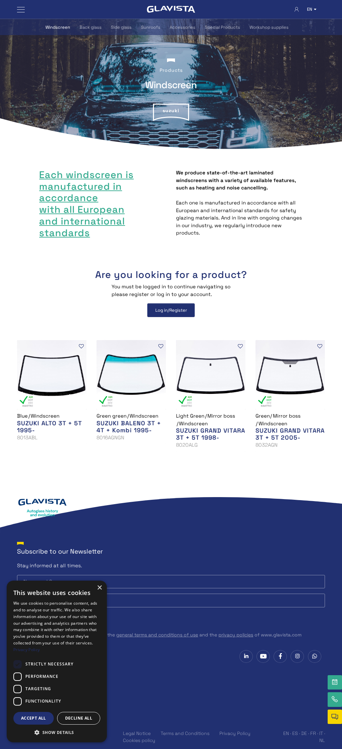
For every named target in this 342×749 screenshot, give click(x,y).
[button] (56, 732)
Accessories (182, 27)
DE (304, 733)
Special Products (222, 27)
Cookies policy (139, 740)
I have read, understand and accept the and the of (163, 635)
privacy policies (235, 635)
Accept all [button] (33, 718)
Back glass (90, 27)
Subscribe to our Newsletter (60, 551)
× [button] (99, 587)
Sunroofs (150, 27)
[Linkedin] (246, 656)
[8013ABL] (52, 374)
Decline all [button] (78, 718)
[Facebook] (280, 656)
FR (313, 733)
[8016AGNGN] (131, 374)
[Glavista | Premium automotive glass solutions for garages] (171, 9)
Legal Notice (137, 733)
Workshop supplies (269, 27)
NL (322, 740)
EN (286, 733)
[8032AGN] (290, 374)
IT (321, 733)
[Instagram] (297, 656)
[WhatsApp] (314, 656)
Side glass (121, 27)
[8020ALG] (210, 374)
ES (295, 733)
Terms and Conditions (185, 733)
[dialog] (57, 661)
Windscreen (57, 27)
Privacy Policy (234, 733)
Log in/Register (171, 310)
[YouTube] (263, 656)
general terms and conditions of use (157, 635)
